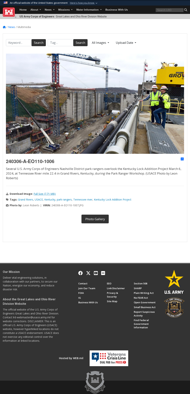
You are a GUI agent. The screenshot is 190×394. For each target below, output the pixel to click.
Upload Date (125, 43)
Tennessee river (82, 199)
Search (38, 43)
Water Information (87, 9)
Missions (64, 9)
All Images (99, 43)
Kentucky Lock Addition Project (112, 199)
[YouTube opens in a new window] (96, 273)
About (34, 9)
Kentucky (49, 199)
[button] (84, 3)
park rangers (64, 199)
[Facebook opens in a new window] (80, 273)
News (48, 9)
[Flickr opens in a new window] (103, 273)
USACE (39, 199)
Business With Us (116, 9)
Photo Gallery (95, 219)
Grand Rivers (25, 199)
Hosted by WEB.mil (71, 358)
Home (23, 9)
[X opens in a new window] (88, 273)
